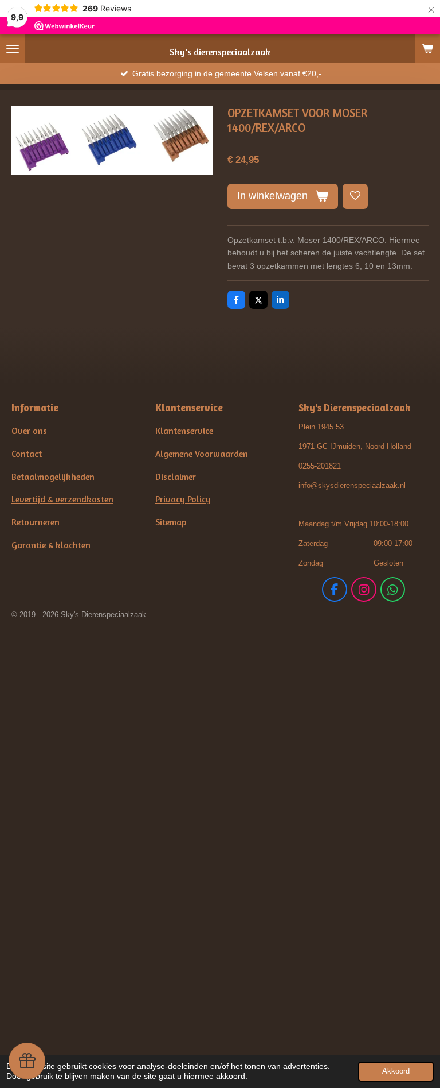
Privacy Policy (183, 499)
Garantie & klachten (51, 545)
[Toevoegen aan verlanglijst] (355, 196)
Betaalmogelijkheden (53, 476)
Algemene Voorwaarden (201, 453)
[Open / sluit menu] (12, 48)
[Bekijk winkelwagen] (427, 48)
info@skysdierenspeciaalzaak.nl (352, 485)
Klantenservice (184, 430)
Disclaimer (175, 476)
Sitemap (170, 522)
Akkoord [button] (396, 1071)
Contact (26, 453)
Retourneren (35, 522)
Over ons (29, 430)
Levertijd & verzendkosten (62, 499)
